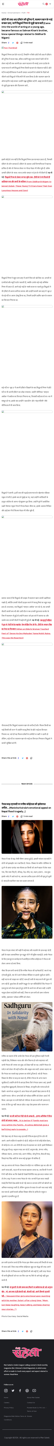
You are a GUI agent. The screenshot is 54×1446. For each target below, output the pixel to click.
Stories (29, 1416)
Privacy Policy (9, 1408)
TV (28, 13)
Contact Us (31, 1402)
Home (6, 1397)
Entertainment (14, 13)
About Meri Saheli (33, 1397)
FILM (23, 13)
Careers (6, 1402)
